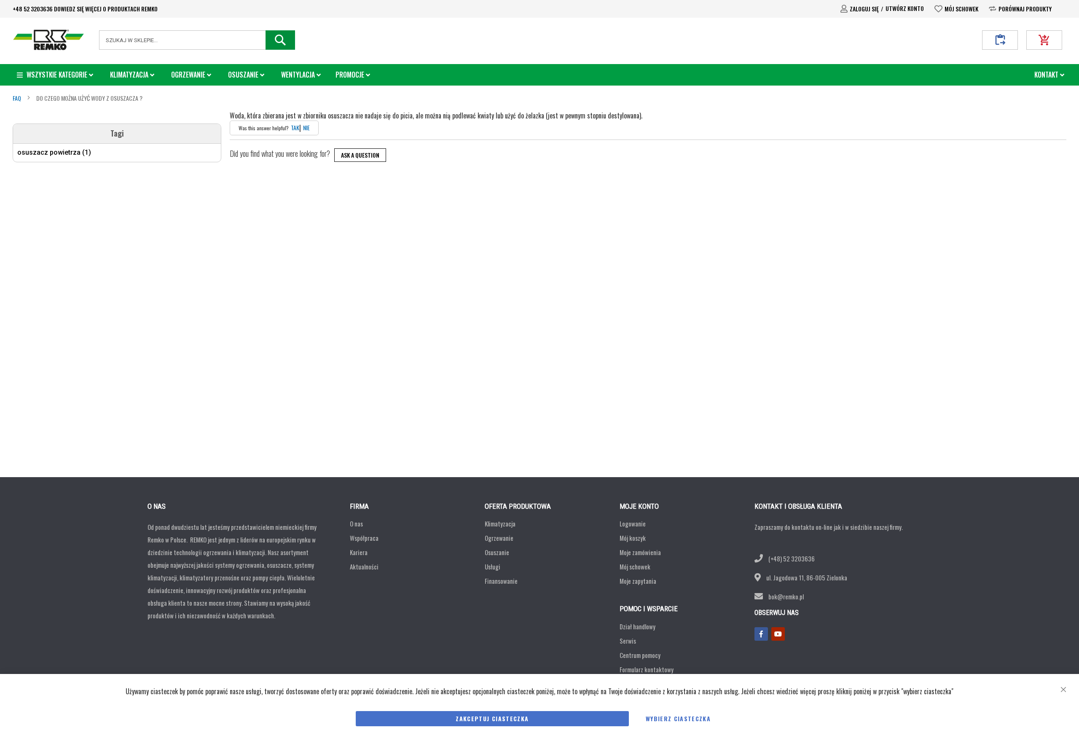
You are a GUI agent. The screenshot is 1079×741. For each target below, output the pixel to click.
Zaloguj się (864, 8)
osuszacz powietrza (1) (54, 152)
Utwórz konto (905, 8)
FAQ (17, 98)
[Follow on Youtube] (778, 634)
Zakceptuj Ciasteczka (492, 718)
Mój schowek (961, 8)
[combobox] (197, 40)
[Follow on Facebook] (761, 634)
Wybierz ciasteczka (678, 718)
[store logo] (48, 40)
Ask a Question (360, 154)
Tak (295, 127)
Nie (306, 127)
